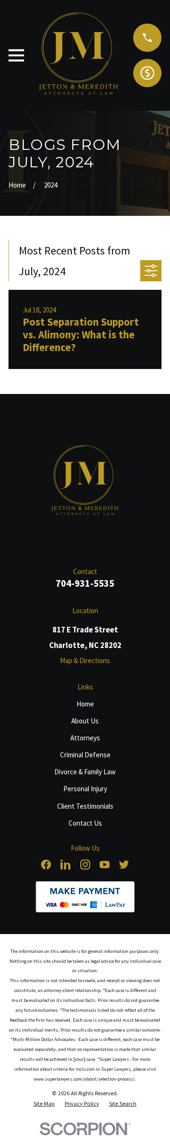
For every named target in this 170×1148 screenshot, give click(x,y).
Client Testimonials (85, 806)
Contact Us (85, 823)
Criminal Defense (85, 754)
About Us (85, 720)
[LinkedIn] (65, 864)
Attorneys (85, 737)
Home (85, 703)
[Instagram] (85, 864)
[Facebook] (46, 864)
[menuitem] (44, 1103)
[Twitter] (124, 864)
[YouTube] (105, 864)
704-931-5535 (85, 583)
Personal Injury (85, 788)
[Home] (85, 481)
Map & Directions (85, 660)
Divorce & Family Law (85, 771)
